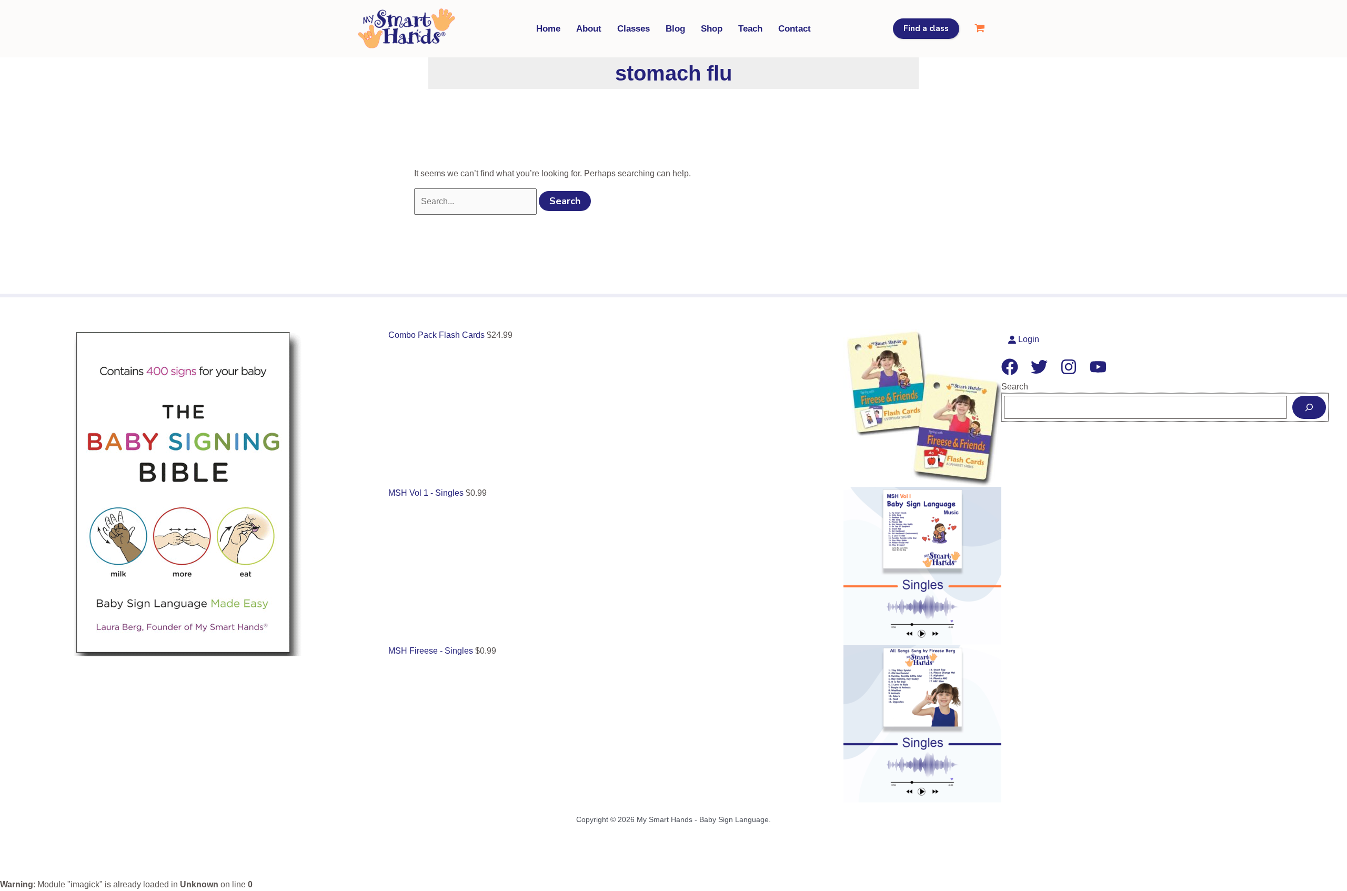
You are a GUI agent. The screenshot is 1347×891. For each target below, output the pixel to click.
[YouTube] (1098, 366)
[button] (926, 28)
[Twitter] (1039, 366)
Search (1014, 386)
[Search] (1309, 407)
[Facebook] (1009, 366)
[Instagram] (1068, 366)
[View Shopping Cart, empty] (979, 28)
